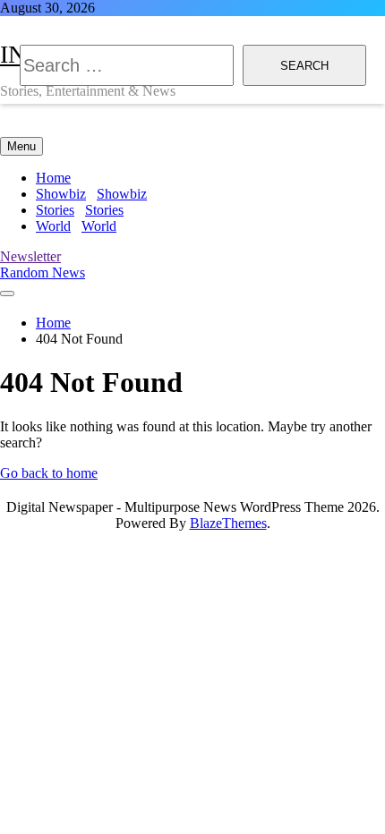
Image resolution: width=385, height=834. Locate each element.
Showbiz (91, 193)
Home (53, 177)
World (76, 226)
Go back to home (49, 473)
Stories (80, 209)
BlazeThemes (228, 523)
